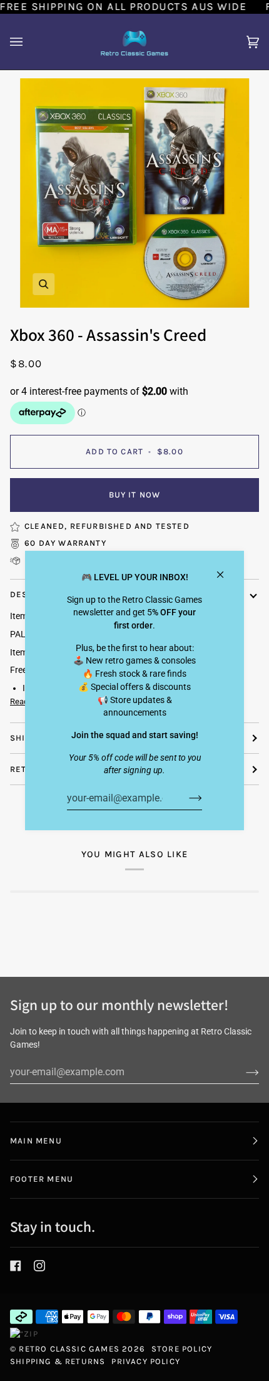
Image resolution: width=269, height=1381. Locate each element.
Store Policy (181, 1348)
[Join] (185, 798)
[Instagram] (39, 1265)
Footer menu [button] (41, 1179)
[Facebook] (15, 1265)
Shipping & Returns (57, 1361)
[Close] (225, 569)
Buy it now (135, 494)
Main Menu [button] (36, 1140)
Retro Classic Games (69, 1348)
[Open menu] (29, 42)
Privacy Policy (145, 1361)
